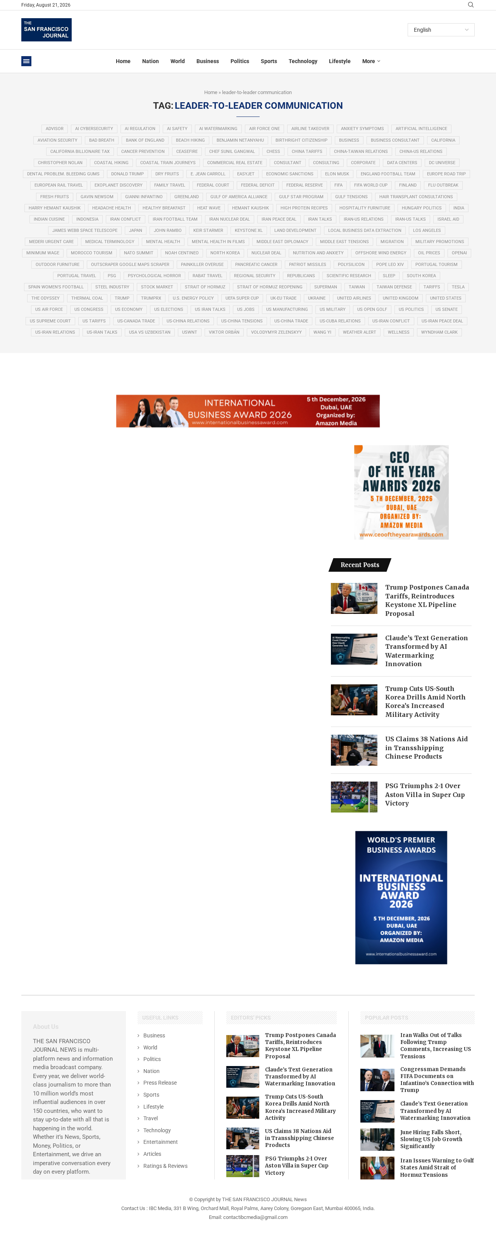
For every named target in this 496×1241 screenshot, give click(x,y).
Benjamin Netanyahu (240, 140)
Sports (269, 61)
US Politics (411, 309)
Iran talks (320, 219)
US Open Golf (372, 309)
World (177, 61)
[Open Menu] (26, 61)
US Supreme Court (50, 321)
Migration (392, 241)
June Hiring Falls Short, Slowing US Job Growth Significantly (431, 1139)
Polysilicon (351, 264)
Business (207, 61)
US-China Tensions (242, 321)
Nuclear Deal (266, 252)
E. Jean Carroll (208, 174)
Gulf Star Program (301, 196)
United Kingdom (400, 298)
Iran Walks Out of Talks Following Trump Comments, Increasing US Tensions (435, 1046)
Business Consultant (395, 140)
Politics (240, 61)
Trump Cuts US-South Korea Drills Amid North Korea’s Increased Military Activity (425, 701)
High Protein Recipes (304, 208)
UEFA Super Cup (242, 298)
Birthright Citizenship (301, 140)
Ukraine (317, 298)
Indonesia (87, 219)
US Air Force (49, 309)
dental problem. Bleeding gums (63, 174)
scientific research (349, 275)
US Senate (447, 309)
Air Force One (264, 128)
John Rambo (168, 230)
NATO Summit (138, 252)
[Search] (471, 5)
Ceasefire (187, 151)
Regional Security (255, 275)
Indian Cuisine (49, 219)
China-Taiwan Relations (361, 151)
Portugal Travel (76, 275)
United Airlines (354, 298)
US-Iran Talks (102, 332)
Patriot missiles (307, 264)
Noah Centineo (182, 252)
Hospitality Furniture (364, 208)
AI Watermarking (218, 128)
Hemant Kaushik (250, 208)
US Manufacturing (287, 309)
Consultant (287, 162)
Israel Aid (448, 219)
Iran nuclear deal (229, 219)
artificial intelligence (421, 128)
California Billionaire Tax (80, 151)
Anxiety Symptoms (362, 128)
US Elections (168, 309)
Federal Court (213, 185)
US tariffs (94, 321)
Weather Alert (359, 332)
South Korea (421, 275)
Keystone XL (249, 230)
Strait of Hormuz (205, 287)
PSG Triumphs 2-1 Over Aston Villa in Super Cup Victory (425, 794)
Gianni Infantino (144, 196)
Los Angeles (427, 230)
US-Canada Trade (136, 321)
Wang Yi (322, 332)
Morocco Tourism (91, 252)
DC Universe (442, 162)
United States (446, 298)
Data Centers (402, 162)
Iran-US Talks (410, 219)
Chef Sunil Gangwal (232, 151)
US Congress (88, 309)
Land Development (295, 230)
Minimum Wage (42, 252)
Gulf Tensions (351, 196)
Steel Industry (112, 287)
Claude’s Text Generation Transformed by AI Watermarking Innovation (426, 651)
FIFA (338, 185)
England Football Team (388, 174)
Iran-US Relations (364, 219)
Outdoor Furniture (57, 264)
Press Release (160, 1083)
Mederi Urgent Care (51, 241)
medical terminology (109, 241)
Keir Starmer (208, 230)
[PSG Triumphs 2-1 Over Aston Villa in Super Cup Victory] (354, 797)
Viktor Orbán (224, 332)
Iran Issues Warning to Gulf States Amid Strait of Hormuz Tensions (437, 1167)
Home (123, 61)
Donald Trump (127, 174)
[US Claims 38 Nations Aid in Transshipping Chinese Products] (354, 750)
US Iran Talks (210, 309)
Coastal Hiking (111, 162)
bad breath (101, 140)
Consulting (326, 162)
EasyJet (246, 174)
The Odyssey (45, 298)
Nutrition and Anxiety (318, 252)
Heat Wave (208, 208)
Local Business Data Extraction (364, 230)
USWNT (189, 332)
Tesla (458, 287)
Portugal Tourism (436, 264)
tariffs (432, 287)
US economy (129, 309)
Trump (122, 298)
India (458, 208)
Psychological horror (154, 275)
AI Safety (177, 128)
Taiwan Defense (394, 287)
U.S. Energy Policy (193, 298)
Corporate (363, 162)
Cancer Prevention (143, 151)
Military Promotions (439, 241)
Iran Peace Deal (279, 219)
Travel (150, 1118)
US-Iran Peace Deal (442, 321)
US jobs (246, 309)
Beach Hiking (190, 140)
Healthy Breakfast (164, 208)
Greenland (186, 196)
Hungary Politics (422, 208)
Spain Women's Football (56, 287)
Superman (325, 287)
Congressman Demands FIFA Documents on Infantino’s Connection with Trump (437, 1080)
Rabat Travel (207, 275)
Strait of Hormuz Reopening (270, 287)
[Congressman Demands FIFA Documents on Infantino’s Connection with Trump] (377, 1080)
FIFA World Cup (371, 185)
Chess (273, 151)
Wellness (399, 332)
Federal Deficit (258, 185)
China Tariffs (307, 151)
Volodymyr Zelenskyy (276, 332)
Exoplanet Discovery (119, 185)
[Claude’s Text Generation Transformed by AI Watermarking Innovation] (354, 649)
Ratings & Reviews (165, 1166)
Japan (135, 230)
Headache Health (111, 208)
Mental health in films (218, 241)
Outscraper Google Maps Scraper (130, 264)
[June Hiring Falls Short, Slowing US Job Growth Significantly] (377, 1139)
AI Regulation (140, 128)
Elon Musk (337, 174)
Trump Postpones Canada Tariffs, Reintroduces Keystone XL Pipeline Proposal (427, 600)
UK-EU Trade (283, 298)
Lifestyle (340, 61)
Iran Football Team (175, 219)
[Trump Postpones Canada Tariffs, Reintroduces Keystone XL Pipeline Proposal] (354, 598)
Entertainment (160, 1142)
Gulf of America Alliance (238, 196)
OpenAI (459, 252)
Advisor (55, 128)
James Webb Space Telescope (84, 230)
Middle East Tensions (344, 241)
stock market (157, 287)
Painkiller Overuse (202, 264)
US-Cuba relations (340, 321)
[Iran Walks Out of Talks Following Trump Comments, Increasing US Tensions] (377, 1046)
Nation (150, 61)
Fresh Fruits (54, 196)
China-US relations (421, 151)
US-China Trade (291, 321)
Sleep (389, 275)
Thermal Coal (87, 298)
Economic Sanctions (289, 174)
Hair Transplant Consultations (416, 196)
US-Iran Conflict (391, 321)
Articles (152, 1154)
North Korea (225, 252)
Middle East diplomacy (282, 241)
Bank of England (145, 140)
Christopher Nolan (60, 162)
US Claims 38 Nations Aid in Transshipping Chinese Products (426, 747)
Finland (408, 185)
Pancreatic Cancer (256, 264)
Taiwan (357, 287)
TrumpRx (151, 298)
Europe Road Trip (446, 174)
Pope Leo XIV (390, 264)
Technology (303, 61)
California (443, 140)
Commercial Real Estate (234, 162)
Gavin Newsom (97, 196)
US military (333, 309)
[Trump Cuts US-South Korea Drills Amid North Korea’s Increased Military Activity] (354, 699)
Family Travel (169, 185)
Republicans (301, 275)
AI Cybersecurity (94, 128)
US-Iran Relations (55, 332)
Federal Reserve (304, 185)
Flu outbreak (443, 185)
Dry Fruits (167, 174)
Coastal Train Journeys (168, 162)
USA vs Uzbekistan (149, 332)
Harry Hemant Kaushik (55, 208)
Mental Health (163, 241)
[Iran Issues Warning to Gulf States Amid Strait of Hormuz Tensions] (377, 1168)
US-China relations (188, 321)
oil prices (429, 252)
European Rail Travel (58, 185)
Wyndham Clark (439, 332)
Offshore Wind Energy (380, 252)
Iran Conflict (125, 219)
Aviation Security (58, 140)
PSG (112, 275)
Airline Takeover (310, 128)
